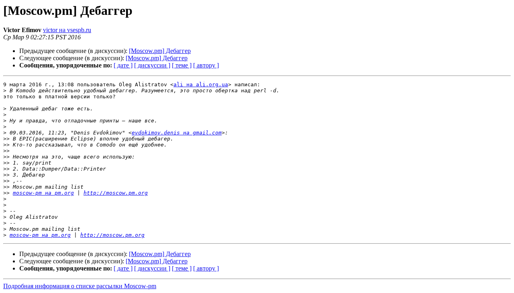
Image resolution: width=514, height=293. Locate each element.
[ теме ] (182, 65)
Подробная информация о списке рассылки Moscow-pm (79, 286)
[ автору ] (206, 65)
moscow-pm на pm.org (43, 193)
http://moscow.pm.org (116, 193)
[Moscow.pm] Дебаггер (160, 50)
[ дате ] (123, 65)
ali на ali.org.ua (200, 84)
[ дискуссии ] (152, 65)
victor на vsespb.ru (67, 29)
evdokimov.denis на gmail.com (177, 133)
